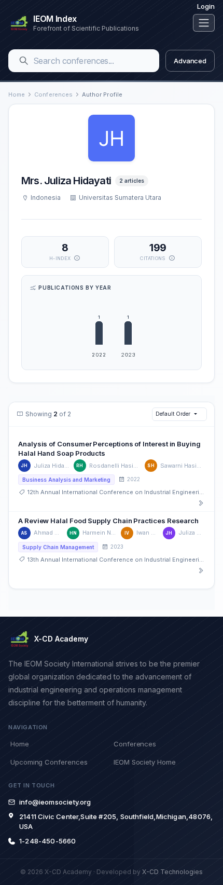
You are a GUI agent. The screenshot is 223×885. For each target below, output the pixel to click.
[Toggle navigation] (204, 23)
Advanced (190, 61)
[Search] (24, 60)
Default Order (173, 414)
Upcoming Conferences (48, 762)
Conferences (53, 94)
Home (16, 94)
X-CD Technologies (172, 872)
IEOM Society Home (145, 762)
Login (206, 6)
